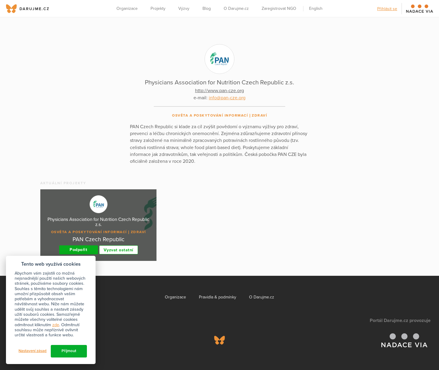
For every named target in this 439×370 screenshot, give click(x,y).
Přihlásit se (387, 8)
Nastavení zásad (33, 351)
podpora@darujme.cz (25, 349)
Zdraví (259, 115)
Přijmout (69, 351)
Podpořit (78, 249)
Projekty (158, 8)
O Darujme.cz (236, 8)
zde (55, 324)
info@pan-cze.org (227, 98)
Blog (206, 8)
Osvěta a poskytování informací (210, 115)
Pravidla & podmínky (217, 297)
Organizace (127, 8)
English (316, 8)
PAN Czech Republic (99, 239)
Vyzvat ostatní (118, 250)
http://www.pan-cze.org (219, 91)
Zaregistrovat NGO (279, 8)
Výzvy (183, 8)
